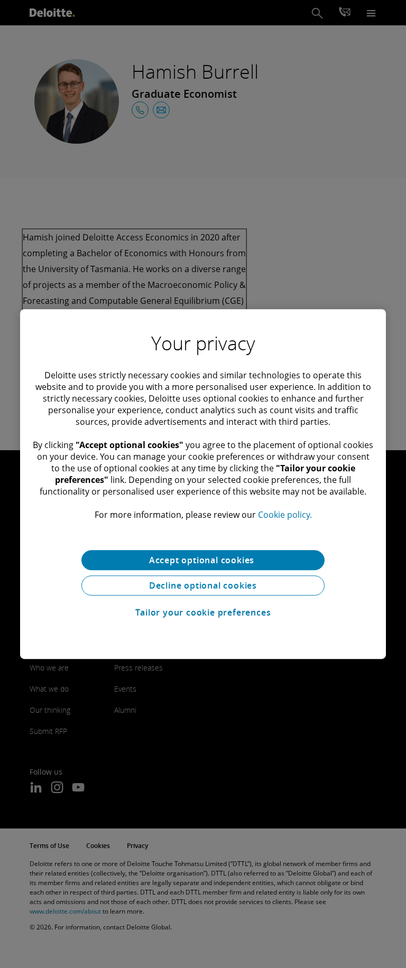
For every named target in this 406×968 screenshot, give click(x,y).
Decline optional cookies (203, 585)
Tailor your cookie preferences (203, 612)
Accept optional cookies (203, 560)
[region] (203, 484)
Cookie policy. (285, 514)
